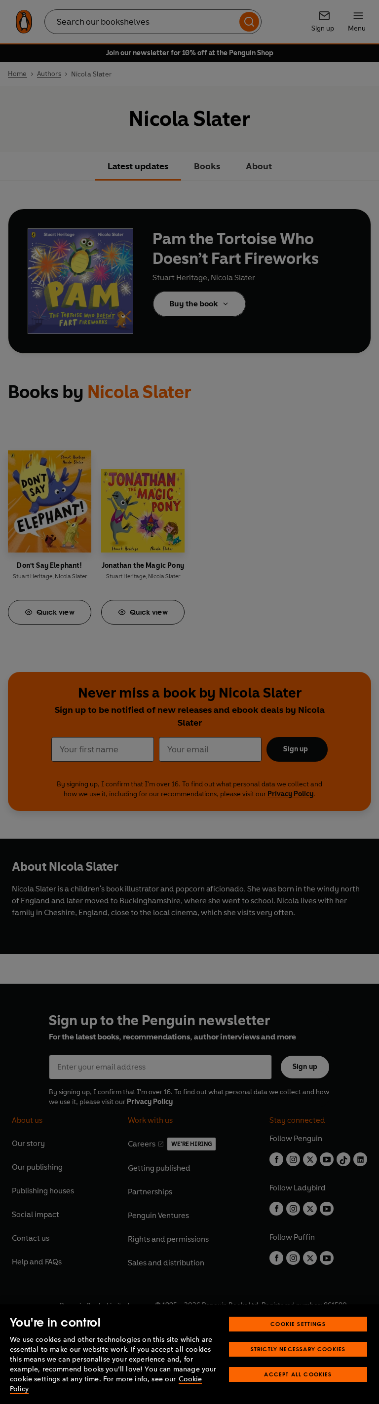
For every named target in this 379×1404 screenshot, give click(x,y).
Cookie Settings (298, 1324)
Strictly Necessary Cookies (298, 1349)
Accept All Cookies (298, 1374)
